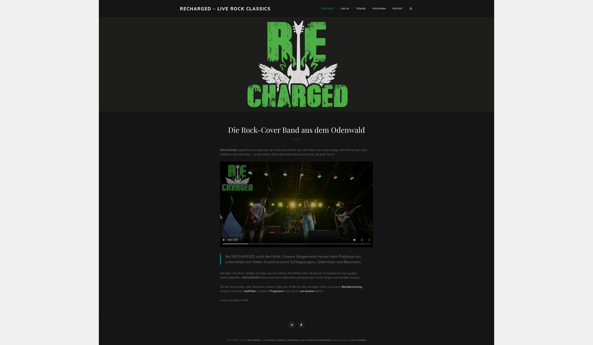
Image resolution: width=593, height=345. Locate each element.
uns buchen (307, 291)
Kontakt (398, 8)
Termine (361, 8)
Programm (379, 8)
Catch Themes (358, 340)
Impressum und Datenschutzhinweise (309, 340)
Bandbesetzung (352, 287)
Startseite (327, 8)
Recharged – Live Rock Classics (225, 8)
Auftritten (250, 291)
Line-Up (345, 8)
